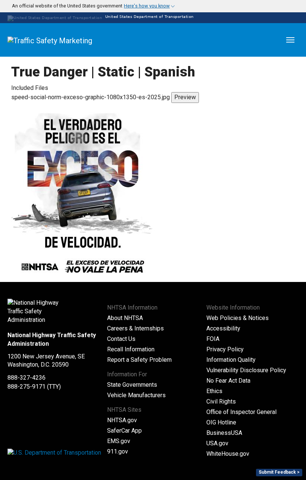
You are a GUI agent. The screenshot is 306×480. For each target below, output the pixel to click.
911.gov (117, 451)
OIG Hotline (221, 422)
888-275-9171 (26, 386)
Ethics (214, 391)
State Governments (132, 384)
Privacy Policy (225, 349)
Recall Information (130, 349)
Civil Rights (221, 401)
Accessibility (223, 328)
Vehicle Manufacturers (136, 395)
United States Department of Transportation (149, 17)
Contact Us (121, 338)
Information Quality (231, 359)
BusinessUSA (224, 432)
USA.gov (217, 443)
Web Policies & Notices (237, 317)
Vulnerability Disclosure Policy (246, 370)
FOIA (212, 338)
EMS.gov (118, 441)
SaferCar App (124, 430)
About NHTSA (125, 317)
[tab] (153, 6)
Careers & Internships (135, 328)
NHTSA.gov (122, 420)
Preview (185, 97)
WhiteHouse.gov (227, 453)
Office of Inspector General (241, 411)
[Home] (67, 40)
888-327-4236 (26, 377)
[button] (89, 6)
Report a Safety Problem (139, 359)
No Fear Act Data (228, 380)
